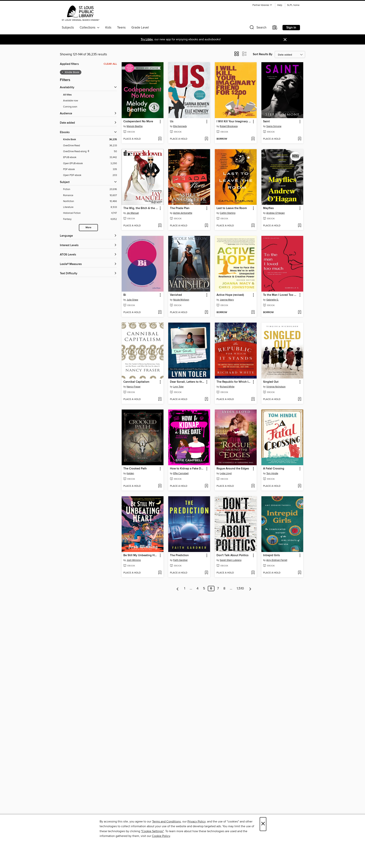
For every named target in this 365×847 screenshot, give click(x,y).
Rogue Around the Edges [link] (233, 468)
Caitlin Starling (227, 213)
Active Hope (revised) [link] (230, 295)
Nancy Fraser (133, 386)
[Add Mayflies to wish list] (299, 225)
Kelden (130, 473)
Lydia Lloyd (226, 473)
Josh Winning (134, 560)
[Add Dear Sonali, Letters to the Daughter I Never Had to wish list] (206, 399)
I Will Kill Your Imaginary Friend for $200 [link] (234, 121)
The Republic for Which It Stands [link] (234, 382)
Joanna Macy (227, 299)
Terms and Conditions (166, 821)
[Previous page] (177, 588)
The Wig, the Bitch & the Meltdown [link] (140, 208)
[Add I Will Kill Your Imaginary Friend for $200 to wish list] (253, 139)
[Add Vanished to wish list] (206, 312)
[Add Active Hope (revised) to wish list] (253, 312)
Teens (121, 27)
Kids (108, 27)
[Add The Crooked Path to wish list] (159, 486)
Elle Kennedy (180, 126)
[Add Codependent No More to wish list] (159, 139)
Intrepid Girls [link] (271, 555)
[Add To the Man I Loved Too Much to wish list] (299, 312)
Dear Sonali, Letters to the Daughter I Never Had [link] (187, 382)
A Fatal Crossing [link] (273, 468)
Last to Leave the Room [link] (232, 208)
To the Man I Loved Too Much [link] (280, 295)
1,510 (240, 588)
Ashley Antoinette (182, 213)
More (88, 227)
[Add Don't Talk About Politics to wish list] (253, 572)
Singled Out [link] (271, 382)
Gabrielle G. (272, 299)
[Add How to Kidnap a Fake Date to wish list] (206, 486)
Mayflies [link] (268, 208)
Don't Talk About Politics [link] (232, 555)
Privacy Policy (196, 821)
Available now (70, 100)
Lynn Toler (178, 386)
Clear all (110, 64)
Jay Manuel (133, 213)
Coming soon (70, 106)
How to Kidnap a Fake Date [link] (187, 468)
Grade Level (140, 27)
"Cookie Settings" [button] (152, 831)
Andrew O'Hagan (275, 213)
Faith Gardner (180, 560)
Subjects (68, 27)
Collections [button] (88, 27)
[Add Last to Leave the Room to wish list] (253, 225)
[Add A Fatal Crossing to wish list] (299, 486)
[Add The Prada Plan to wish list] (206, 225)
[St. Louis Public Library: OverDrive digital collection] (80, 13)
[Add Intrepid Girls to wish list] (299, 572)
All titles (67, 94)
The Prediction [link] (179, 555)
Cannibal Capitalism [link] (136, 382)
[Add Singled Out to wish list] (299, 399)
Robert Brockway (229, 126)
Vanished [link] (176, 295)
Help (279, 5)
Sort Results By (262, 54)
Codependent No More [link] (138, 121)
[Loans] (275, 28)
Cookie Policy (161, 836)
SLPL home (293, 5)
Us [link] (171, 121)
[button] (262, 5)
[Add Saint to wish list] (299, 139)
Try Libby (147, 39)
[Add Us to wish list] (206, 139)
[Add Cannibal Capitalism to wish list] (159, 399)
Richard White (227, 386)
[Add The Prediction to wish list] (206, 572)
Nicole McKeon (181, 299)
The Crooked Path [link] (135, 468)
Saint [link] (266, 121)
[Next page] (250, 588)
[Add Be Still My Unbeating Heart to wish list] (159, 572)
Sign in (291, 27)
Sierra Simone (273, 126)
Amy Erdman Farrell (276, 560)
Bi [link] (124, 295)
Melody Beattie (135, 126)
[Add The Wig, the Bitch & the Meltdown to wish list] (159, 225)
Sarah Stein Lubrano (230, 560)
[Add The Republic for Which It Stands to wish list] (253, 399)
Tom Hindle (272, 473)
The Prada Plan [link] (180, 208)
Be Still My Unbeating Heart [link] (140, 555)
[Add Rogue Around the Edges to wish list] (253, 486)
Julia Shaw (132, 299)
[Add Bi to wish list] (159, 312)
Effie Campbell (181, 473)
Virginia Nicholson (276, 386)
